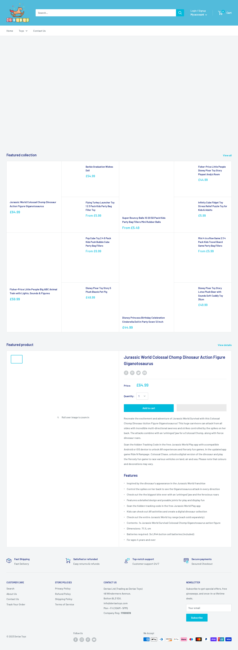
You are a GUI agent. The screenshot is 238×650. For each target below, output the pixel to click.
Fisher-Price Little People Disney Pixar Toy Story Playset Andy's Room (212, 170)
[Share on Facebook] (126, 372)
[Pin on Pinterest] (132, 372)
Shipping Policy (63, 598)
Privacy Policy (63, 588)
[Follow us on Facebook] (75, 639)
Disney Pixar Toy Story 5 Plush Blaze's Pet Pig (98, 290)
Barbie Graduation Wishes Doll (99, 168)
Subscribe (197, 617)
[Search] (180, 12)
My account (197, 14)
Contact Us (39, 30)
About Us (11, 593)
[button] (202, 407)
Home (9, 30)
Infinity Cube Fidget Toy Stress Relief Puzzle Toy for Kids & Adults (212, 206)
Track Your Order (15, 604)
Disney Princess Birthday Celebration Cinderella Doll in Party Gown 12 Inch (143, 319)
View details (225, 344)
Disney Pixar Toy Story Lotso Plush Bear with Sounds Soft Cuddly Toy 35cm (210, 294)
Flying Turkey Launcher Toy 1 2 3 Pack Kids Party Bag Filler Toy (100, 206)
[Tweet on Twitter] (138, 372)
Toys (21, 30)
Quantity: (129, 396)
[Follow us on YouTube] (94, 639)
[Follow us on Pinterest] (88, 639)
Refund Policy (63, 593)
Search (10, 588)
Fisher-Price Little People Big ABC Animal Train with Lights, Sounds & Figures (33, 291)
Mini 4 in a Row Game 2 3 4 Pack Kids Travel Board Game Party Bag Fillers (212, 242)
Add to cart (148, 408)
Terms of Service (64, 604)
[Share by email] (144, 372)
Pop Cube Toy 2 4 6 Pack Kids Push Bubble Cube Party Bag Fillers (98, 242)
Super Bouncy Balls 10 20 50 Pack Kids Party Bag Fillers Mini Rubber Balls (143, 219)
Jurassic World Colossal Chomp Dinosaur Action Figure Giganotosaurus (33, 204)
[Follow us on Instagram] (81, 639)
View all (227, 155)
